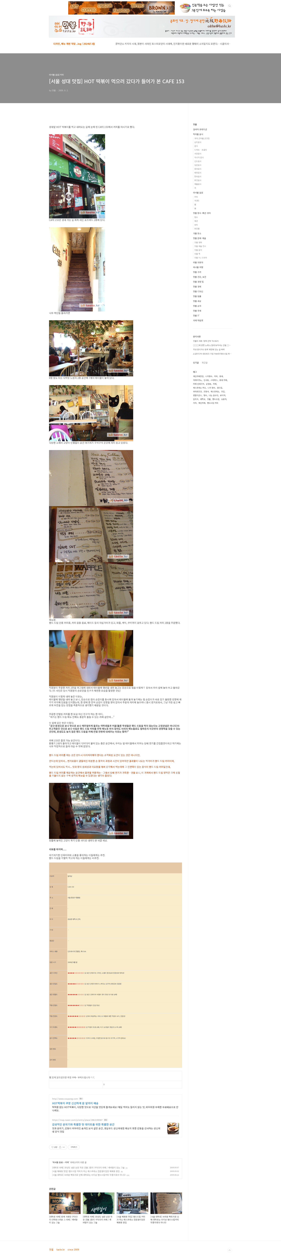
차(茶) (196, 200)
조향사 (206, 391)
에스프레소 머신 (199, 387)
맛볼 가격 (197, 272)
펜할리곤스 (197, 395)
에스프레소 (215, 391)
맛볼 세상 (197, 301)
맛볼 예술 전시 (200, 246)
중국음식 (197, 168)
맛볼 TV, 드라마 (200, 257)
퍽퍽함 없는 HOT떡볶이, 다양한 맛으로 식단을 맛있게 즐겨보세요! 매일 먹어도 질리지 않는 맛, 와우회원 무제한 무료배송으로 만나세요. (115, 1108)
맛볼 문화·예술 (199, 238)
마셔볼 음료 (58, 1162)
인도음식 (197, 161)
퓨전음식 (197, 180)
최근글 (205, 362)
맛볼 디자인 (198, 291)
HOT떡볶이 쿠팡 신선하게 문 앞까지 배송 (75, 1103)
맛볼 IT (196, 315)
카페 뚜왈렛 (198, 320)
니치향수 (208, 376)
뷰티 (196, 224)
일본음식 (197, 165)
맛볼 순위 (197, 305)
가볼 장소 (197, 233)
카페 (214, 383)
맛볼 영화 (198, 242)
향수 (196, 217)
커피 (67, 1162)
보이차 (222, 395)
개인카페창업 (198, 376)
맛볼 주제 (197, 310)
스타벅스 (214, 380)
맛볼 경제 (197, 286)
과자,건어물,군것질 (202, 138)
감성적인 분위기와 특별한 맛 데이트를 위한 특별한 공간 (83, 1124)
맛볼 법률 (197, 296)
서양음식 (197, 153)
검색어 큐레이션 (200, 129)
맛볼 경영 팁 (198, 281)
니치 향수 (211, 387)
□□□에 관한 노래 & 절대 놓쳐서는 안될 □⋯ (212, 345)
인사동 (206, 380)
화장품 (197, 228)
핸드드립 (215, 399)
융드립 (219, 387)
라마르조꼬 (197, 391)
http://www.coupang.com (65, 1099)
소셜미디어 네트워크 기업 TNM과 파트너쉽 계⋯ (212, 353)
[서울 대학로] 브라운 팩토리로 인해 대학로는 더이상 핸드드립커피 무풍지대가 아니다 (88, 1174)
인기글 (196, 362)
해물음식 (197, 184)
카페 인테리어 (198, 383)
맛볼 (195, 124)
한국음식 (197, 176)
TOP (229, 1250)
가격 (195, 403)
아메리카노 (197, 380)
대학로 (202, 399)
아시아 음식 (199, 157)
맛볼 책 (197, 253)
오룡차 (223, 399)
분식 (196, 146)
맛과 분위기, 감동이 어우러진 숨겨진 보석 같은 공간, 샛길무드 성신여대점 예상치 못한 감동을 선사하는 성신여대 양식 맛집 (106, 1130)
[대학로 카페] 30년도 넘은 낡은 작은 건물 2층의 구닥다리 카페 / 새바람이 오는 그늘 (88, 1167)
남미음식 (197, 142)
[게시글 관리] (64, 1147)
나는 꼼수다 (213, 395)
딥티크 (195, 399)
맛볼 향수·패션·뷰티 (202, 213)
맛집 (223, 391)
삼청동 (208, 383)
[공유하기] (60, 1147)
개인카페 (201, 403)
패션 (196, 221)
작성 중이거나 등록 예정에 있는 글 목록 (209, 349)
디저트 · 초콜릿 (200, 149)
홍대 (221, 376)
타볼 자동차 (198, 262)
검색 (229, 6)
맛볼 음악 (198, 250)
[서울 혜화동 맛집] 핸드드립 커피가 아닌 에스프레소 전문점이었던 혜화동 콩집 (86, 1171)
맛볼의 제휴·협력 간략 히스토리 (206, 341)
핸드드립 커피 (212, 403)
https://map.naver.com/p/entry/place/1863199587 (77, 1120)
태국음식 (197, 172)
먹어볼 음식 (198, 134)
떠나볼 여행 (198, 267)
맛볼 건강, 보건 (199, 276)
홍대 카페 (223, 380)
